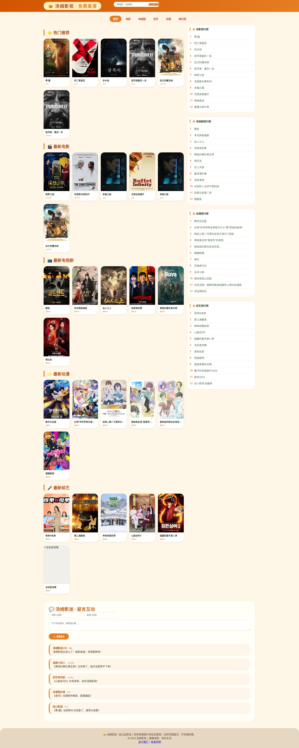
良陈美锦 (199, 180)
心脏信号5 (200, 332)
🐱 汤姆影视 (72, 6)
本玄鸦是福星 (201, 135)
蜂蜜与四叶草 (201, 107)
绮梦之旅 (199, 75)
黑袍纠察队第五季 (204, 154)
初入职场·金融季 (203, 383)
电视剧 (142, 19)
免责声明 (156, 742)
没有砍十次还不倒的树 (206, 186)
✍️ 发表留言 (58, 636)
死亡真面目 (200, 43)
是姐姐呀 (199, 358)
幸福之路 (199, 88)
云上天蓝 (199, 167)
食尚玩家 (199, 351)
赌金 (196, 129)
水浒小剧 (199, 272)
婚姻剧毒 (199, 253)
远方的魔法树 (201, 62)
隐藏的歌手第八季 (204, 338)
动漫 (168, 19)
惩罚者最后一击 (203, 56)
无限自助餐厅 (201, 94)
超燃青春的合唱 (203, 364)
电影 (128, 19)
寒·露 (197, 36)
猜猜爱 (198, 199)
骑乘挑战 (199, 100)
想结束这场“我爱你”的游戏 (208, 240)
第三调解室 (200, 319)
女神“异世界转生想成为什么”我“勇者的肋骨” (218, 227)
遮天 (196, 259)
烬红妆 (198, 161)
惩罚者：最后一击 (204, 68)
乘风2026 (199, 377)
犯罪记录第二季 (203, 192)
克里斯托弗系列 (203, 81)
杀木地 (198, 49)
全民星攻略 (200, 345)
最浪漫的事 (200, 173)
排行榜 (182, 19)
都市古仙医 (200, 221)
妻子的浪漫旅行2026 (205, 370)
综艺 (155, 19)
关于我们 (143, 742)
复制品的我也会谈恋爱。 (208, 246)
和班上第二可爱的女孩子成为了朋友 (214, 234)
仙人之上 (199, 141)
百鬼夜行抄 (200, 265)
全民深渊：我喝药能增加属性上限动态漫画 (218, 285)
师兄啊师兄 (200, 291)
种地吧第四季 (201, 326)
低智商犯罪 (200, 148)
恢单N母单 (200, 313)
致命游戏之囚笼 (203, 278)
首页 (115, 19)
